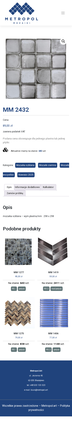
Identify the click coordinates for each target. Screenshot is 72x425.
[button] (63, 41)
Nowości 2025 (25, 174)
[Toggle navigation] (63, 13)
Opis (9, 187)
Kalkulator (48, 187)
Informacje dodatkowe (27, 187)
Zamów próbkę (15, 193)
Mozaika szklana (25, 165)
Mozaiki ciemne (47, 165)
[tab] (9, 187)
